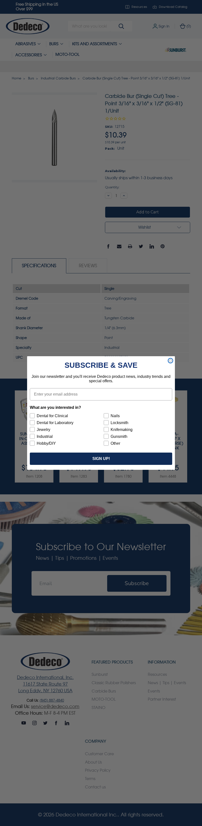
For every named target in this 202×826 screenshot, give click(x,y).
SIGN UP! (101, 459)
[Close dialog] (170, 360)
